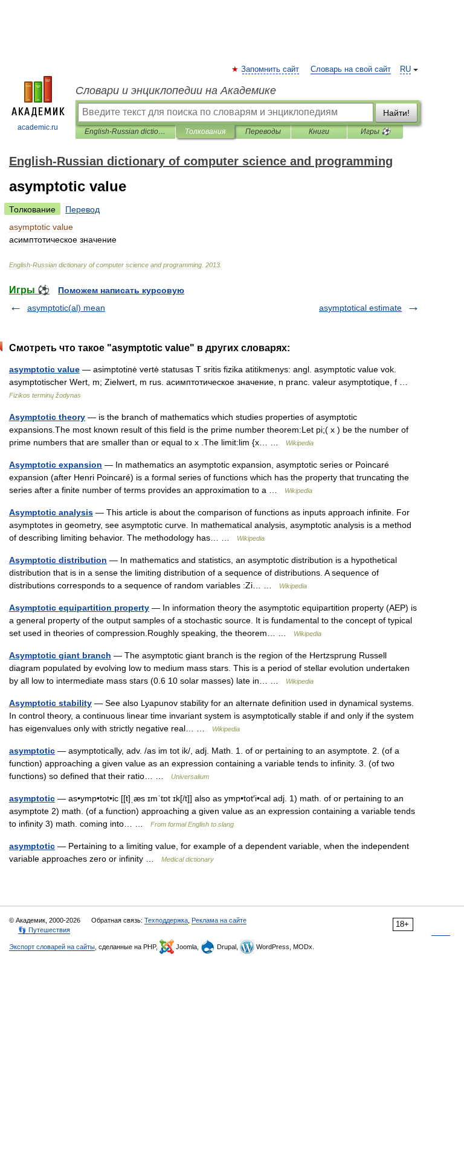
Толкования (205, 131)
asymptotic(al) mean (66, 308)
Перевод (82, 209)
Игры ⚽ (375, 131)
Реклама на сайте (219, 920)
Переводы (263, 131)
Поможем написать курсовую (121, 290)
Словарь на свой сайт (351, 69)
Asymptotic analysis (51, 512)
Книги (319, 131)
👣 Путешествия (44, 929)
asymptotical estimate (360, 308)
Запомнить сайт (270, 69)
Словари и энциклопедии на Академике (176, 90)
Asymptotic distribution (58, 560)
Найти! (396, 113)
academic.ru (38, 127)
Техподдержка (166, 920)
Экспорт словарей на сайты (52, 946)
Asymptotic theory (47, 417)
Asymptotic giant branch (60, 655)
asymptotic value (44, 369)
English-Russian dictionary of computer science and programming (125, 131)
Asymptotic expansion (55, 464)
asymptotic (32, 750)
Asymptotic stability (50, 703)
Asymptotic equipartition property (79, 607)
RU (405, 69)
